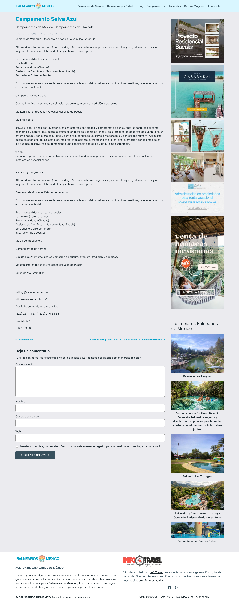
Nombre (21, 401)
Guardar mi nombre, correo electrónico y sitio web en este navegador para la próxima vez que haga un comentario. (90, 446)
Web (18, 431)
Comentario (23, 364)
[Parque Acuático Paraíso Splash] (197, 530)
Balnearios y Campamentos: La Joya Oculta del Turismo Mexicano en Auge (197, 515)
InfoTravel (156, 572)
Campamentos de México (34, 27)
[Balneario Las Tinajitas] (197, 354)
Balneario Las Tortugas (197, 476)
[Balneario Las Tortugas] (197, 454)
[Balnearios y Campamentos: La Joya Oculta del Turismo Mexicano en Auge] (197, 496)
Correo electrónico (28, 416)
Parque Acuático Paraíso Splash (197, 541)
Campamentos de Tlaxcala (74, 27)
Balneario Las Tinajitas (197, 376)
